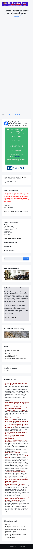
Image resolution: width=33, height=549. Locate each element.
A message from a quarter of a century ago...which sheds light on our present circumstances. (17, 498)
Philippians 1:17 (19, 156)
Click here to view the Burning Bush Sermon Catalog (16, 15)
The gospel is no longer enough (15, 471)
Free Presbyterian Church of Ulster (15, 529)
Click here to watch (10, 317)
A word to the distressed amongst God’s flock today (15, 440)
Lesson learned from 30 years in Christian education (15, 485)
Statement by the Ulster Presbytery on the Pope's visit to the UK (17, 407)
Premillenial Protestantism (13, 482)
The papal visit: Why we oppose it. (16, 410)
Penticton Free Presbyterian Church (15, 534)
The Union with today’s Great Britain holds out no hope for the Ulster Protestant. (16, 426)
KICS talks (8, 353)
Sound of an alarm (10, 536)
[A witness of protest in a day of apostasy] (15, 4)
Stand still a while (10, 537)
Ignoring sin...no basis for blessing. (16, 421)
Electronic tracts (10, 356)
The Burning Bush (21, 546)
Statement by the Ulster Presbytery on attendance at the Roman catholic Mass (17, 403)
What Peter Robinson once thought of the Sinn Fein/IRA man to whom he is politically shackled (17, 479)
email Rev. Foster (9, 211)
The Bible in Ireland (11, 355)
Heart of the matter (10, 531)
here (22, 160)
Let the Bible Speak (11, 532)
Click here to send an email (12, 238)
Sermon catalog (9, 352)
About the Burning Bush (12, 350)
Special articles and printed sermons (15, 358)
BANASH (7, 525)
